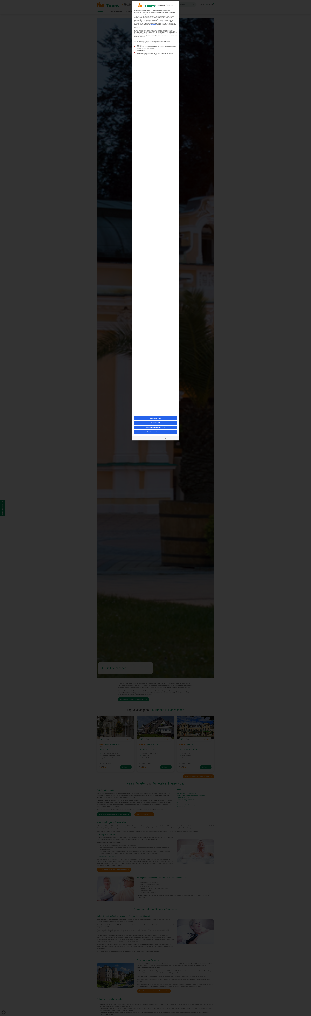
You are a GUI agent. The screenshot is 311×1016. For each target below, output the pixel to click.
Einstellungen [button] (153, 24)
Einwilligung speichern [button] (155, 418)
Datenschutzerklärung (160, 21)
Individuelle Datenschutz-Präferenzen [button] (155, 432)
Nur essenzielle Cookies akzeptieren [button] (155, 427)
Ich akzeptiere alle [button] (155, 422)
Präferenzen (140, 438)
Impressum (160, 438)
